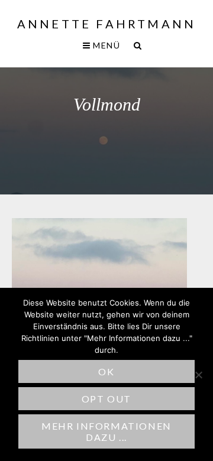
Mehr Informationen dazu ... (106, 431)
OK (106, 371)
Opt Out (106, 398)
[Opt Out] (198, 375)
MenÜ (105, 45)
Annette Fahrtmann (106, 24)
